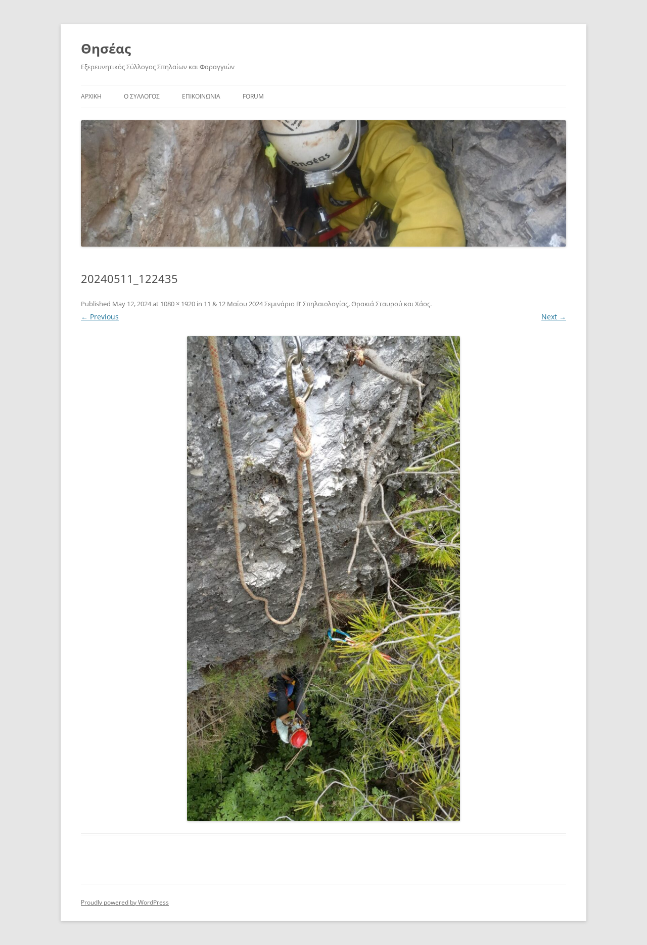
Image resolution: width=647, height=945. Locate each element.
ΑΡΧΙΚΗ (91, 96)
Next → (553, 316)
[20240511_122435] (323, 578)
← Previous (100, 316)
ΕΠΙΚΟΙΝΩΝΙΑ (201, 96)
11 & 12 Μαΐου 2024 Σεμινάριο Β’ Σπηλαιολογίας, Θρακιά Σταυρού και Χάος (317, 303)
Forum (253, 96)
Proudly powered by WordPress (125, 902)
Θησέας (106, 48)
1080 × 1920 (177, 303)
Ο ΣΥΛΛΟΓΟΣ (142, 96)
